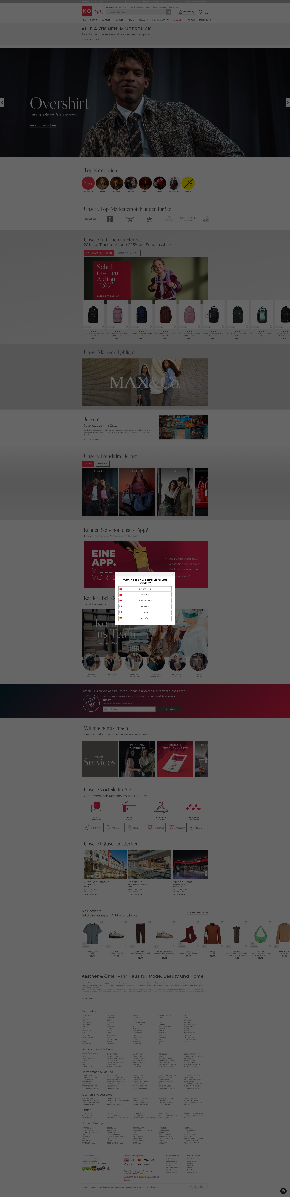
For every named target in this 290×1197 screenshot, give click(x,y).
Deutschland (145, 601)
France (145, 606)
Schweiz (145, 595)
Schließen (173, 574)
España (145, 618)
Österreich (145, 589)
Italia (145, 612)
